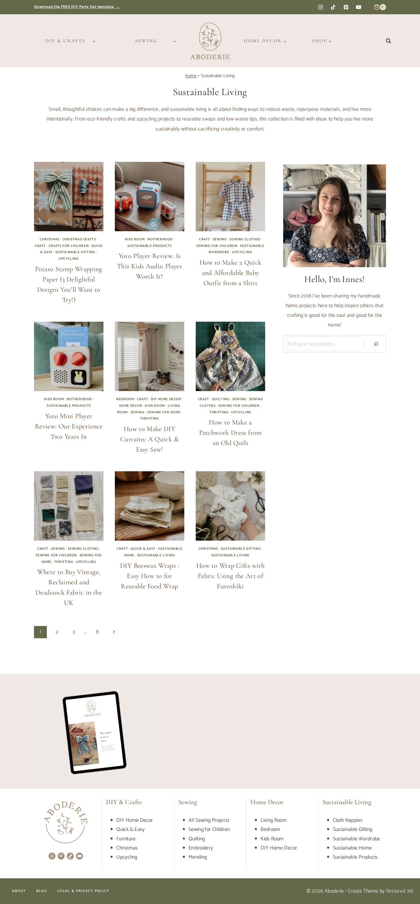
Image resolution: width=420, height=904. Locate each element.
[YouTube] (358, 7)
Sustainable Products (149, 246)
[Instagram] (320, 7)
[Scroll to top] (406, 882)
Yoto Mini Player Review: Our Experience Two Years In (69, 426)
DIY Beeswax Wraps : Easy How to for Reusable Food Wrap (149, 575)
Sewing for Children (216, 246)
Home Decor (130, 405)
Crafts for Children (69, 246)
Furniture (125, 839)
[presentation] (68, 196)
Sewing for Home (163, 412)
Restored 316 (399, 891)
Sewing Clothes (244, 239)
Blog (41, 891)
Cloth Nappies (348, 820)
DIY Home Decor (166, 399)
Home (190, 75)
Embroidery (201, 848)
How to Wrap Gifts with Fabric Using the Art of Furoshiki (230, 575)
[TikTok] (333, 7)
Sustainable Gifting (75, 252)
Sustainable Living (156, 555)
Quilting (221, 399)
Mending (198, 857)
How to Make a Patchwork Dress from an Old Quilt (230, 432)
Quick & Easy (143, 548)
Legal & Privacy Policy (83, 891)
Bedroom (125, 399)
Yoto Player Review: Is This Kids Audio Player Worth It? (149, 266)
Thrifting (149, 418)
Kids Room (135, 239)
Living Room (274, 820)
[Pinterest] (346, 7)
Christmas (49, 239)
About (19, 891)
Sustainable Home (352, 848)
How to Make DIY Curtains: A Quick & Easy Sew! (149, 439)
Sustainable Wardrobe (356, 839)
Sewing (220, 239)
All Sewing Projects (209, 820)
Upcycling (69, 258)
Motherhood (160, 239)
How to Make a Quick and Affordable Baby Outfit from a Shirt (230, 272)
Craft (40, 246)
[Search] (376, 344)
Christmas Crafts (79, 239)
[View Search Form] (388, 41)
